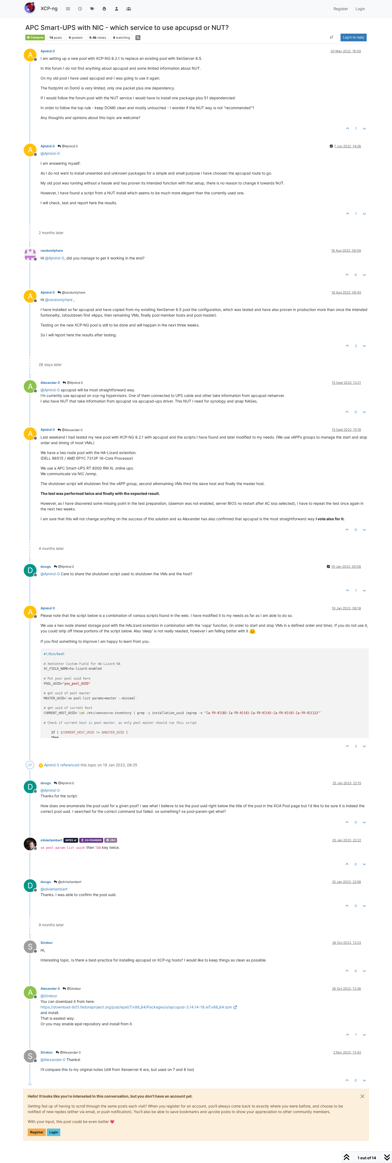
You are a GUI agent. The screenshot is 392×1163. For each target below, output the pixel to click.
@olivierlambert (69, 882)
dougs (46, 567)
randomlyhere (52, 251)
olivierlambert (51, 840)
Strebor (47, 943)
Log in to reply (353, 37)
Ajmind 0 (48, 51)
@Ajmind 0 (69, 146)
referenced (69, 765)
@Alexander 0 (72, 430)
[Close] (362, 1096)
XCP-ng (49, 8)
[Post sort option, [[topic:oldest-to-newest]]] (331, 37)
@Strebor (73, 989)
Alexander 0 (50, 383)
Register (36, 1132)
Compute (36, 37)
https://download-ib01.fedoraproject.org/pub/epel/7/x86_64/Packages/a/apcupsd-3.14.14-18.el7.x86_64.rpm (136, 1007)
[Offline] (32, 254)
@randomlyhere (73, 292)
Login (53, 1132)
